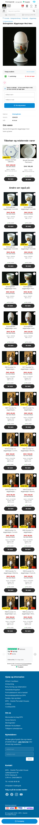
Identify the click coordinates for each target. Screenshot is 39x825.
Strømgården (16, 114)
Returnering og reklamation (15, 687)
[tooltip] (10, 161)
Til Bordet (25, 18)
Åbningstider (10, 723)
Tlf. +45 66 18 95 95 (12, 781)
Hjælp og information (14, 677)
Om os (8, 713)
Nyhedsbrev (10, 735)
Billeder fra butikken (12, 725)
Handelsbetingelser (12, 690)
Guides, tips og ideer (13, 698)
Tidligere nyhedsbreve (13, 728)
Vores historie (10, 720)
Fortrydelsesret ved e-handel (16, 692)
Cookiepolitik (10, 707)
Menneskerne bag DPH (14, 717)
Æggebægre (33, 18)
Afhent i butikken (11, 681)
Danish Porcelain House (9, 5)
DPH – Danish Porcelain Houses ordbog (17, 702)
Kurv (36, 7)
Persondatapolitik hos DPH (15, 695)
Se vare (10, 179)
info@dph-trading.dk (13, 785)
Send (30, 759)
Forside (6, 18)
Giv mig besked (20, 105)
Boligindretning (15, 18)
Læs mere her (23, 742)
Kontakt (8, 765)
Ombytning (9, 684)
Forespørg (20, 821)
